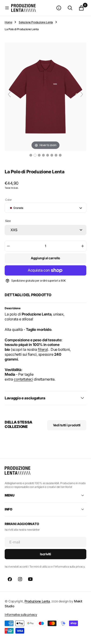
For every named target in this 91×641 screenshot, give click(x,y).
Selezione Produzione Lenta (36, 22)
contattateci (23, 379)
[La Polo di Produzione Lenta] (30, 155)
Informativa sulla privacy (21, 614)
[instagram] (20, 579)
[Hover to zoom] (45, 96)
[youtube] (30, 579)
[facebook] (10, 579)
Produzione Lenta (37, 601)
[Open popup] (85, 222)
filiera (42, 349)
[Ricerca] (70, 8)
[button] (7, 8)
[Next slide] (81, 94)
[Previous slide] (9, 94)
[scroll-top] (83, 633)
